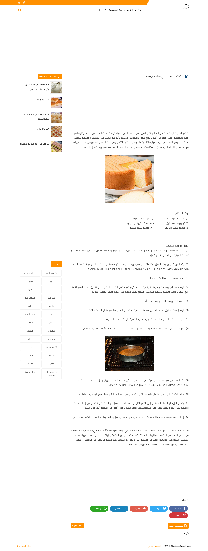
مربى (30, 347)
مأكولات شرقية (134, 10)
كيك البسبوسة (43, 99)
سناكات (30, 322)
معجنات (30, 355)
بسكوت (30, 281)
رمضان (51, 322)
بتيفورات (51, 281)
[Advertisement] (104, 45)
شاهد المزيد (77, 525)
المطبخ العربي (154, 546)
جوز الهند (30, 306)
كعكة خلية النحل (42, 129)
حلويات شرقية (30, 314)
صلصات (30, 331)
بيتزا (51, 289)
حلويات (51, 314)
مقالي (51, 364)
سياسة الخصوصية (117, 10)
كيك (184, 500)
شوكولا (51, 331)
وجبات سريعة (30, 372)
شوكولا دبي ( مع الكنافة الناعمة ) (34, 144)
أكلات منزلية (51, 273)
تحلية (30, 289)
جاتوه (51, 306)
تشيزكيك (51, 298)
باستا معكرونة (30, 273)
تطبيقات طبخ (30, 298)
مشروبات (51, 355)
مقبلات (30, 364)
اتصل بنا (103, 10)
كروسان (51, 339)
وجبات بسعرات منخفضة (51, 373)
